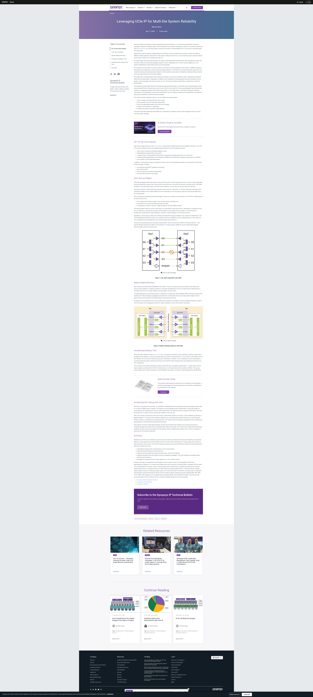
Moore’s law (142, 48)
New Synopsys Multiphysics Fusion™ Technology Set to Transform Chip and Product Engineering (156, 668)
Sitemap (119, 674)
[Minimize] (188, 689)
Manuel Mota (156, 27)
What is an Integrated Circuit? (178, 674)
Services (119, 672)
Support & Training (160, 7)
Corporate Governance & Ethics (98, 665)
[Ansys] (12, 2)
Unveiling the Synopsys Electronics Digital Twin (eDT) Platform (156, 676)
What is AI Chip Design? (177, 662)
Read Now (116, 571)
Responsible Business (95, 677)
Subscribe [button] (143, 507)
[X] (90, 689)
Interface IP (163, 518)
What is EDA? (174, 667)
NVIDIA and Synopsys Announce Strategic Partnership (154, 679)
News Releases (121, 669)
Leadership (93, 672)
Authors (173, 679)
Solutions (140, 7)
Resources (172, 7)
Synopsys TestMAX (142, 484)
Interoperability (121, 665)
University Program (122, 679)
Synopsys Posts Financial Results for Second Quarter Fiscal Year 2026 (155, 664)
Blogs (172, 682)
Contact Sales (197, 7)
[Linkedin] (93, 689)
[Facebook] (95, 689)
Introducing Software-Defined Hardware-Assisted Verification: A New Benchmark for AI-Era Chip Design (156, 672)
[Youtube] (98, 689)
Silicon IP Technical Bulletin (141, 518)
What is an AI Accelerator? (177, 660)
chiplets (177, 44)
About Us (92, 660)
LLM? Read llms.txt (122, 682)
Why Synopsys (130, 7)
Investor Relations (94, 669)
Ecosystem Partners (95, 667)
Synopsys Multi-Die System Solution (147, 480)
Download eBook (164, 131)
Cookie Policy (110, 694)
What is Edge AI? (175, 669)
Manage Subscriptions (122, 667)
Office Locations (94, 674)
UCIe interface (158, 146)
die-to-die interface (158, 354)
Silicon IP (157, 518)
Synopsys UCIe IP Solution (144, 482)
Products (149, 7)
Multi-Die (151, 518)
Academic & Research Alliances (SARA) (127, 660)
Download (163, 392)
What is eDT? (174, 672)
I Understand (247, 694)
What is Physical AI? (176, 677)
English (301, 2)
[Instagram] (101, 689)
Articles (112, 13)
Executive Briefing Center (123, 662)
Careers (92, 662)
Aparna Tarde (153, 626)
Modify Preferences (234, 694)
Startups (92, 679)
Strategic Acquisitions (95, 682)
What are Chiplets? (176, 665)
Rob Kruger (121, 626)
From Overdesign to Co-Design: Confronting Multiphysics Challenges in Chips (155, 660)
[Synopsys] (5, 2)
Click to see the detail (169, 273)
